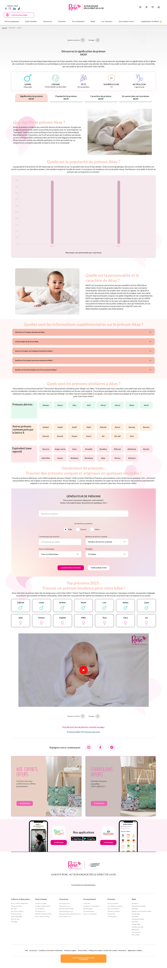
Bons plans (14, 908)
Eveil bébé (135, 921)
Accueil (4, 28)
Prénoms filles (73, 732)
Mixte (97, 529)
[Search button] (140, 7)
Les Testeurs (107, 21)
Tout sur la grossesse (65, 916)
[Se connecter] (146, 7)
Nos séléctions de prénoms (115, 906)
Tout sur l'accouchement (90, 914)
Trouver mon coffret (16, 906)
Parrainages (14, 921)
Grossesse (63, 899)
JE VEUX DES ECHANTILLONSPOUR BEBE (83, 958)
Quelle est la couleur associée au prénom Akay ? (34, 360)
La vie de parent (136, 932)
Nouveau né (135, 903)
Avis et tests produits (17, 911)
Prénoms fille (111, 914)
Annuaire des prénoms (114, 911)
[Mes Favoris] (153, 7)
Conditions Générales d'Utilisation (51, 950)
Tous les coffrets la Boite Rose (19, 903)
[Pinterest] (112, 747)
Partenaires (122, 950)
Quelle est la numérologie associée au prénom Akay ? (36, 370)
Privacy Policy (82, 950)
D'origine (89, 549)
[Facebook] (6, 8)
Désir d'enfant (41, 899)
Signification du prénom (31, 97)
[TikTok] (19, 8)
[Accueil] (86, 7)
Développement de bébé (139, 906)
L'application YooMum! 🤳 (151, 21)
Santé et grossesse (64, 906)
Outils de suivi (15, 919)
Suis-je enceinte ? (40, 908)
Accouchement (90, 899)
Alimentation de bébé (138, 919)
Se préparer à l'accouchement (91, 906)
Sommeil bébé (136, 914)
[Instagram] (10, 8)
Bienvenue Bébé (88, 908)
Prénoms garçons (91, 732)
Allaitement (135, 916)
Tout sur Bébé (135, 935)
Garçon (83, 529)
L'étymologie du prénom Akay (26, 342)
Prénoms (111, 899)
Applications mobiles (135, 950)
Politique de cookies (96, 950)
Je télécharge (59, 842)
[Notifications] (159, 7)
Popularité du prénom (66, 97)
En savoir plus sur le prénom (135, 97)
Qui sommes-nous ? (127, 21)
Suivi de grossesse (64, 903)
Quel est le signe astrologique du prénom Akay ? (34, 351)
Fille (70, 529)
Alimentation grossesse (66, 911)
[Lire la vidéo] (83, 670)
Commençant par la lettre (49, 536)
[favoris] (83, 40)
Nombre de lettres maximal (96, 536)
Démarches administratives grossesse (70, 914)
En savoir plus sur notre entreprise (83, 885)
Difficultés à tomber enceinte (43, 914)
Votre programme (12, 21)
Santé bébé (135, 908)
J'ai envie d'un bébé (40, 903)
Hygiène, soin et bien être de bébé (141, 911)
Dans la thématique (46, 549)
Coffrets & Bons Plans (19, 15)
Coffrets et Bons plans (20, 899)
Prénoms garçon (112, 916)
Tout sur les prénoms (113, 908)
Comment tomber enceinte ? (43, 906)
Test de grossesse (40, 911)
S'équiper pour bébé (137, 927)
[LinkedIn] (14, 8)
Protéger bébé (136, 924)
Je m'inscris (25, 803)
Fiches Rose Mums (16, 914)
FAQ (26, 950)
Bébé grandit (135, 929)
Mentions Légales (70, 950)
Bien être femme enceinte (66, 908)
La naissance (87, 903)
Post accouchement (89, 911)
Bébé (134, 899)
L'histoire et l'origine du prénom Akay (30, 332)
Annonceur (33, 950)
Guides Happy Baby (16, 916)
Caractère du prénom (100, 97)
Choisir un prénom (113, 903)
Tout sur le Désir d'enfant (42, 916)
